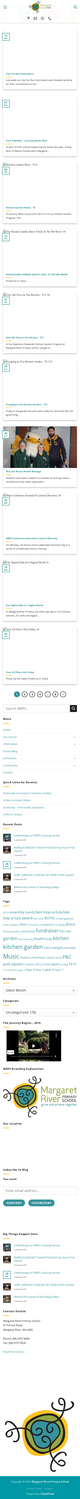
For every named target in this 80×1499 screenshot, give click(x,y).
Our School (10, 737)
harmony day (25, 939)
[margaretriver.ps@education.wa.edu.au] (36, 18)
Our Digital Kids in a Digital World (24, 605)
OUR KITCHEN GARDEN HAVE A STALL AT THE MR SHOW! (37, 274)
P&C (67, 957)
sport (55, 964)
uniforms (12, 970)
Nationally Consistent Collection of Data (27, 793)
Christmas (33, 924)
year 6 (49, 969)
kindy (48, 939)
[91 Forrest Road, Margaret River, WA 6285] (29, 18)
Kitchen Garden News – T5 (20, 207)
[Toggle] (74, 737)
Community (10, 765)
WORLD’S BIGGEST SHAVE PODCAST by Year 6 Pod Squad (44, 849)
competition (47, 924)
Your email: (10, 1179)
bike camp (38, 918)
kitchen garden (23, 947)
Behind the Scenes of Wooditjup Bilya (36, 887)
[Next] (63, 694)
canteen (13, 924)
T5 (75, 964)
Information (10, 744)
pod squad (12, 963)
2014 (6, 912)
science (30, 964)
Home (7, 730)
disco (70, 924)
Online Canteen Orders (17, 800)
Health (39, 939)
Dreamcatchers (12, 931)
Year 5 (39, 970)
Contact (8, 772)
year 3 (21, 970)
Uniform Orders (12, 814)
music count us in (49, 957)
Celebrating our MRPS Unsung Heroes (37, 835)
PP (23, 964)
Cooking (60, 924)
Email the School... (14, 1352)
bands (30, 912)
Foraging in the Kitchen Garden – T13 (26, 404)
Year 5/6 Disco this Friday (20, 672)
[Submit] (73, 708)
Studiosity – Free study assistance (23, 807)
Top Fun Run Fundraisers (19, 73)
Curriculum (10, 758)
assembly (17, 912)
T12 (5, 970)
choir (23, 924)
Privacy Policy (34, 1488)
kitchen (61, 938)
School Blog (10, 751)
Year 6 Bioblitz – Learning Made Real (26, 140)
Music (11, 956)
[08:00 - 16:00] (43, 18)
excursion (28, 931)
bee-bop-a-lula (48, 911)
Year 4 (30, 970)
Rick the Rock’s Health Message (23, 471)
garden (10, 938)
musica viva (28, 957)
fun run (65, 931)
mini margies (53, 947)
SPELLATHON (42, 964)
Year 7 (59, 970)
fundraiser (47, 930)
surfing (64, 964)
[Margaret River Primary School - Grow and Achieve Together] (40, 7)
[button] (5, 7)
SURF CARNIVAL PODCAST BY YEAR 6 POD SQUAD (44, 875)
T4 (71, 964)
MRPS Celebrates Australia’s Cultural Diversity (31, 538)
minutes (70, 948)
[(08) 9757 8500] (50, 18)
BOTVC (50, 918)
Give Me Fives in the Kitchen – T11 (25, 337)
